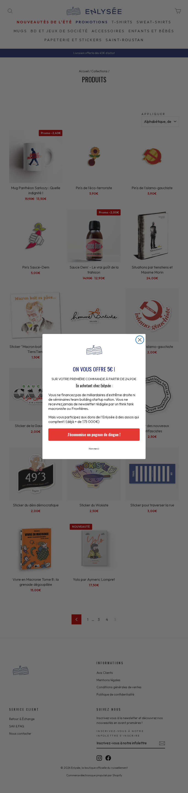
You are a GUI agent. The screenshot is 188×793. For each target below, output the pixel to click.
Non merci (94, 448)
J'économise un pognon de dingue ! (94, 434)
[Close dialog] (140, 340)
